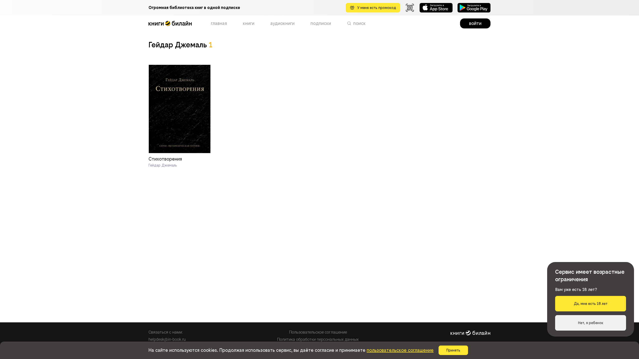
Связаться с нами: (166, 332)
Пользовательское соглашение (318, 332)
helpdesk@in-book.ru (167, 339)
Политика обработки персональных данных (318, 339)
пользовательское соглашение (400, 350)
